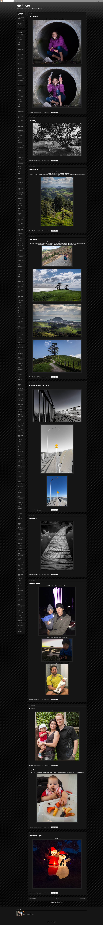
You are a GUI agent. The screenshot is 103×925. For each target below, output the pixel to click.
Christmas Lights (35, 836)
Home (57, 898)
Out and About (34, 583)
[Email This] (51, 112)
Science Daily (21, 20)
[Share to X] (54, 112)
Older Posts (82, 898)
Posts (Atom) (60, 902)
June (19, 39)
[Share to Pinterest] (57, 112)
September (20, 62)
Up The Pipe (33, 16)
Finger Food (33, 770)
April (19, 44)
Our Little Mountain (36, 169)
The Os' (32, 708)
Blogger (54, 922)
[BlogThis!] (53, 112)
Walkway (32, 121)
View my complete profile (28, 914)
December (20, 54)
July (19, 37)
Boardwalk (33, 519)
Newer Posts (32, 898)
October (20, 90)
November (20, 58)
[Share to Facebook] (56, 112)
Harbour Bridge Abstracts (39, 385)
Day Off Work (34, 239)
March (19, 47)
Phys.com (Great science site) (21, 25)
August (19, 34)
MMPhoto (23, 5)
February (20, 49)
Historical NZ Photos (21, 18)
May (19, 42)
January (20, 52)
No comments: (45, 112)
